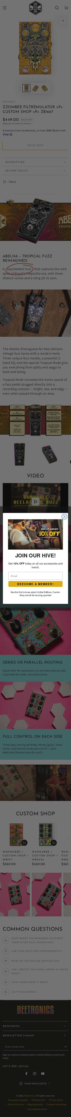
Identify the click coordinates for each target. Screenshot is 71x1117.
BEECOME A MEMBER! (35, 584)
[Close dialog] (64, 516)
